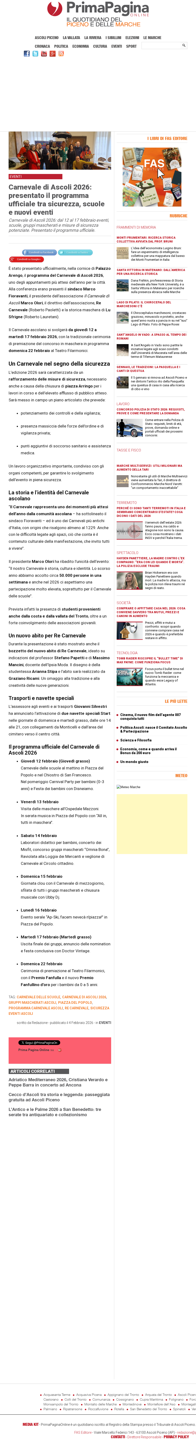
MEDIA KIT (30, 1424)
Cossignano (125, 1399)
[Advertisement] (98, 93)
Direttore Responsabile (144, 1437)
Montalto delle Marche (100, 1404)
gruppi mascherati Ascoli (32, 1003)
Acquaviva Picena (89, 1394)
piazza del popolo (75, 1003)
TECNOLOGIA (127, 653)
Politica (61, 46)
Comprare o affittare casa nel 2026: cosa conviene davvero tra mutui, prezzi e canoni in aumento (151, 612)
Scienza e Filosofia (136, 740)
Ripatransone (72, 1409)
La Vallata (71, 37)
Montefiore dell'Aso (161, 1404)
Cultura (100, 46)
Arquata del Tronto (158, 1394)
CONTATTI (118, 1436)
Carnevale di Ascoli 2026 (84, 997)
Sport (131, 46)
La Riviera (92, 37)
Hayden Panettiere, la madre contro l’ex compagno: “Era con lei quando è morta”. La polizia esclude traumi (151, 562)
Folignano (176, 1399)
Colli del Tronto (76, 1399)
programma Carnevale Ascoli (36, 1008)
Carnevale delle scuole (38, 997)
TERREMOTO (127, 503)
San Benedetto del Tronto (148, 1409)
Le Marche (152, 37)
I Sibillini (113, 37)
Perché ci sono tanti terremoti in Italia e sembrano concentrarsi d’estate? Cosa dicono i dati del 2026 (151, 512)
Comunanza (101, 1399)
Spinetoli (179, 1409)
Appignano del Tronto (123, 1394)
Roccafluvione (98, 1409)
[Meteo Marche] (128, 787)
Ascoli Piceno (47, 37)
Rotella (119, 1409)
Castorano (51, 1399)
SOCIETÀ (124, 603)
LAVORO (123, 404)
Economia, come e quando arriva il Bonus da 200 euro (148, 751)
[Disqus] (60, 1181)
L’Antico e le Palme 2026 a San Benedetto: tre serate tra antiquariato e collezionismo (55, 1112)
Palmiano (50, 1409)
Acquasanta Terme (57, 1394)
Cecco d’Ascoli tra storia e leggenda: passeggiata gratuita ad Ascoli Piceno (59, 1097)
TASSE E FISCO (129, 450)
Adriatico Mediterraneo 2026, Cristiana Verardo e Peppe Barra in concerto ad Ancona (58, 1082)
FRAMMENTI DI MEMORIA (136, 227)
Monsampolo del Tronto (61, 1404)
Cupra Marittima (151, 1399)
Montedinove (132, 1404)
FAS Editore (83, 1432)
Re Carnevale (76, 1008)
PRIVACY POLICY (176, 1436)
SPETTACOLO (127, 553)
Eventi (116, 46)
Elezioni (132, 37)
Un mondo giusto (134, 762)
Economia (80, 46)
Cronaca (42, 46)
